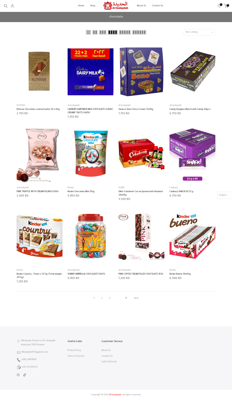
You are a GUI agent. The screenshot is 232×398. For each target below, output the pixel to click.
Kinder (71, 188)
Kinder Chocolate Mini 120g (81, 192)
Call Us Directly (109, 362)
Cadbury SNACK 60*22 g (181, 192)
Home (81, 6)
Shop (92, 6)
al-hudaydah (74, 105)
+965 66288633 (30, 367)
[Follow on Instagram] (18, 375)
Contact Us (157, 6)
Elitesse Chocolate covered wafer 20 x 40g (38, 109)
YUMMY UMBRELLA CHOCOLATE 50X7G (86, 274)
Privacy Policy (74, 350)
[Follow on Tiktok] (24, 375)
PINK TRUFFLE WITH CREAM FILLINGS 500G (38, 192)
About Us (141, 6)
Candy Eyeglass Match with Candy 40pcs (189, 109)
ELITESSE (21, 105)
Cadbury (173, 188)
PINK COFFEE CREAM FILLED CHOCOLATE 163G (141, 274)
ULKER (121, 188)
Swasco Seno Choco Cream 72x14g (136, 109)
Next (136, 298)
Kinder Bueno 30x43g (180, 274)
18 (126, 298)
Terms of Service (76, 356)
